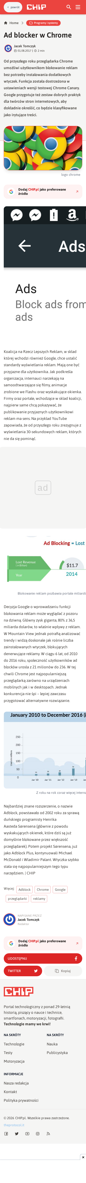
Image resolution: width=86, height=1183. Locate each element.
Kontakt (10, 1092)
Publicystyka (57, 1052)
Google (60, 889)
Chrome (43, 889)
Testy (8, 1052)
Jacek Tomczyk (25, 46)
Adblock (25, 889)
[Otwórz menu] (78, 7)
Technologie (14, 1044)
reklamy (39, 899)
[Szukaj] (69, 7)
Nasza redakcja (16, 1083)
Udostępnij (17, 958)
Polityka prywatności (21, 1100)
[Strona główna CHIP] (36, 7)
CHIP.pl (20, 1118)
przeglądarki (17, 899)
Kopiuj (66, 971)
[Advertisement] (43, 1172)
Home (14, 23)
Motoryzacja (14, 1061)
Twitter (14, 971)
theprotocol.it (14, 1125)
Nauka (52, 1044)
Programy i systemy (46, 23)
